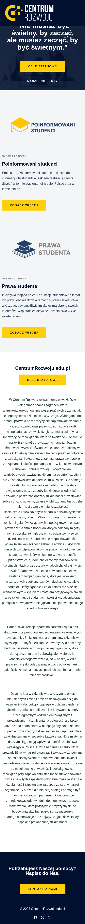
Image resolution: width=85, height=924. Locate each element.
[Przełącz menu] (80, 13)
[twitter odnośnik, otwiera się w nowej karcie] (42, 917)
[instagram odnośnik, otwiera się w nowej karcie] (49, 917)
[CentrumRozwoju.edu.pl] (29, 12)
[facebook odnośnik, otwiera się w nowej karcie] (35, 917)
